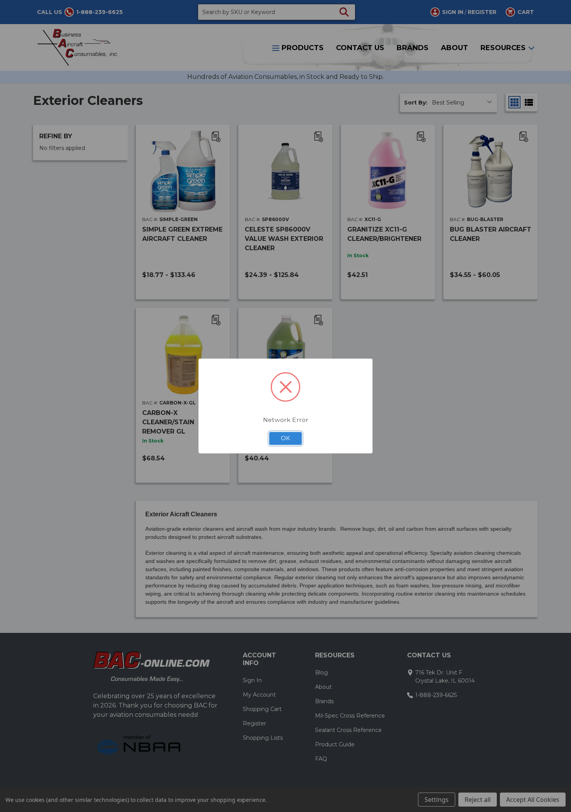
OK (285, 438)
